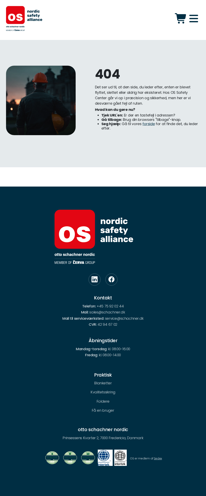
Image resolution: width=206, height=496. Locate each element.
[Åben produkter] (181, 18)
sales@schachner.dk (107, 312)
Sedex (158, 458)
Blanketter (103, 383)
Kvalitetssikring (103, 392)
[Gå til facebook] (111, 280)
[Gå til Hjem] (24, 18)
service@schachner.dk (124, 318)
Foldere (103, 401)
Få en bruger (103, 410)
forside (148, 123)
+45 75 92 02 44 (110, 306)
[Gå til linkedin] (95, 280)
